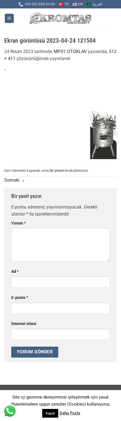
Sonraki (14, 180)
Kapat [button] (50, 413)
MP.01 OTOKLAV (70, 51)
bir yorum (57, 170)
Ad (15, 271)
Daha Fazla (69, 413)
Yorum (18, 223)
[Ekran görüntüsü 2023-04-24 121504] (60, 113)
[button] (9, 18)
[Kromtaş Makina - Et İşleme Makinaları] (60, 18)
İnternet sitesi (23, 323)
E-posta (19, 297)
